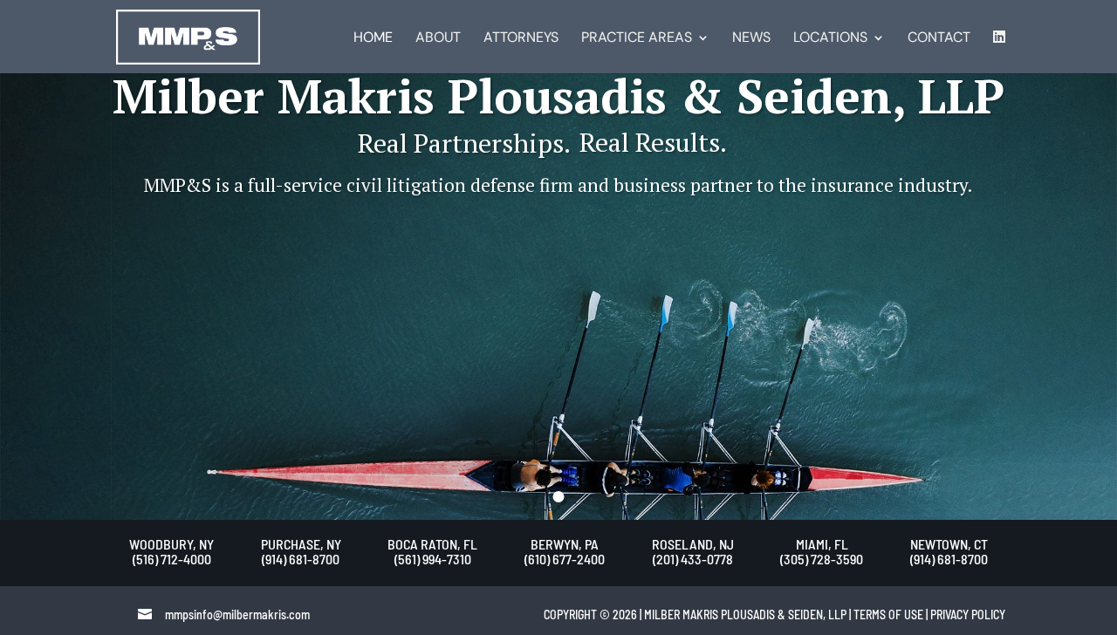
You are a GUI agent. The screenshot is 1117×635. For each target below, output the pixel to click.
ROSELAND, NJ (693, 544)
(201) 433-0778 (693, 558)
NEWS (751, 38)
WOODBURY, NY (171, 544)
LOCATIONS (830, 38)
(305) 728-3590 (821, 558)
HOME (373, 38)
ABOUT (438, 38)
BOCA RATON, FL (432, 544)
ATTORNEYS (520, 38)
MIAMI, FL (822, 544)
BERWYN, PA (565, 544)
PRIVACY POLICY (967, 614)
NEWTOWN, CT (949, 544)
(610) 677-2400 (564, 558)
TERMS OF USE (888, 614)
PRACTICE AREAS (636, 38)
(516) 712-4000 (172, 558)
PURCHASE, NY (301, 544)
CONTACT (939, 38)
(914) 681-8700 (300, 558)
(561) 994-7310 (432, 558)
